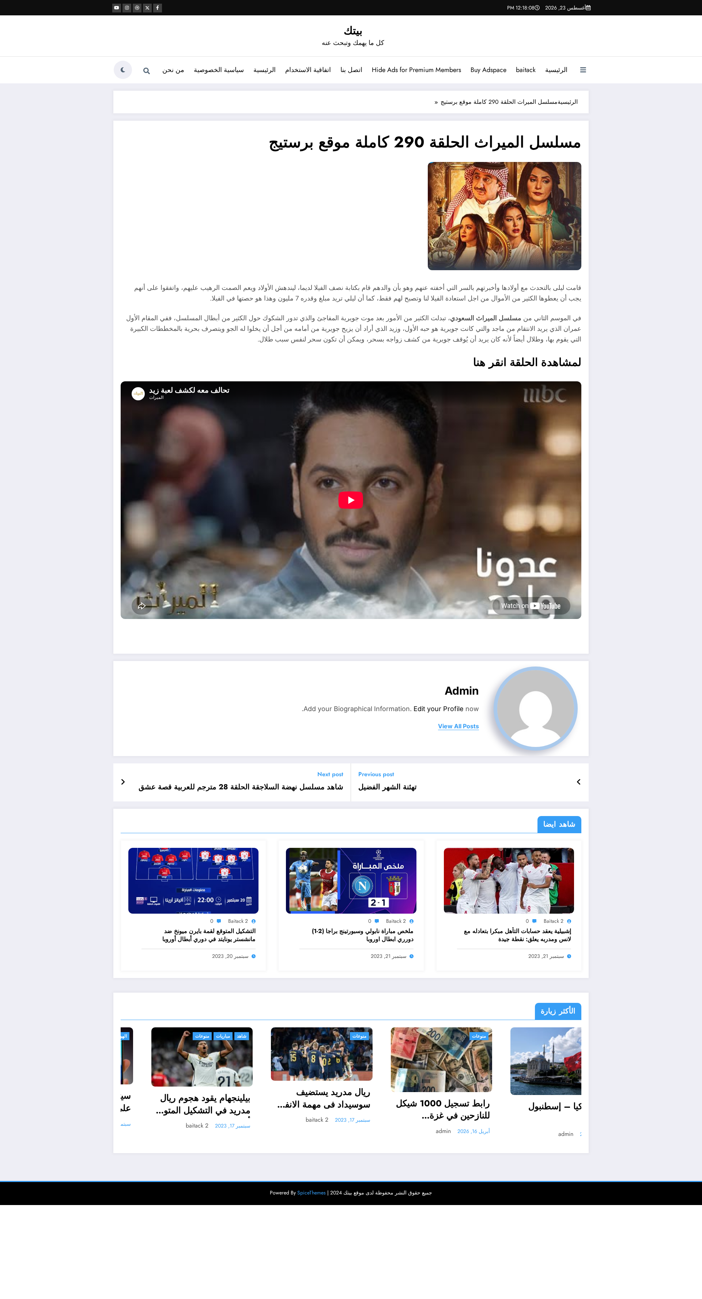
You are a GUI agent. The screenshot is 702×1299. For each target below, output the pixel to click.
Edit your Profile (439, 709)
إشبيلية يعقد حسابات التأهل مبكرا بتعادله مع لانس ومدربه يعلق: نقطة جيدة (517, 935)
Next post (330, 774)
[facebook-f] (157, 8)
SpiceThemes (311, 1192)
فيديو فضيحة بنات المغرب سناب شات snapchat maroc (531, 1108)
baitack (526, 70)
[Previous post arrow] (579, 782)
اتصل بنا (351, 70)
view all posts (458, 726)
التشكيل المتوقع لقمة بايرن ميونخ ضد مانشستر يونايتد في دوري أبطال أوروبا (209, 935)
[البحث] (146, 71)
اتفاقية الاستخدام (308, 70)
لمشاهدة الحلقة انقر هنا (527, 362)
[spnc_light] (123, 70)
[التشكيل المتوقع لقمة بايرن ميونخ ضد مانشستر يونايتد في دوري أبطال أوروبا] (193, 880)
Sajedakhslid (525, 1129)
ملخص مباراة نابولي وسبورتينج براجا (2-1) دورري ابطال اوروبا (363, 935)
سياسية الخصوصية (219, 70)
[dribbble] (137, 8)
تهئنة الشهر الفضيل (387, 787)
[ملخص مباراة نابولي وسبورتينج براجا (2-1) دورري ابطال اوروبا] (351, 880)
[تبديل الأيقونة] (583, 70)
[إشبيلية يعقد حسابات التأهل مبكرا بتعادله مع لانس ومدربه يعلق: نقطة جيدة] (509, 880)
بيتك (353, 30)
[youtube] (116, 8)
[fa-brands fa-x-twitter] (147, 8)
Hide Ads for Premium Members (416, 70)
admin (462, 690)
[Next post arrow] (123, 782)
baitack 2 (553, 921)
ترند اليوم (447, 1036)
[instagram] (126, 8)
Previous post (376, 774)
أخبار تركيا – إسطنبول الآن (419, 1112)
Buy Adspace (488, 70)
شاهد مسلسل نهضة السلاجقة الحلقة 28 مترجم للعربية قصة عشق (241, 787)
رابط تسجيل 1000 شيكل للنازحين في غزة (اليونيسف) (293, 1110)
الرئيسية (556, 70)
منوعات (209, 1036)
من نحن (173, 70)
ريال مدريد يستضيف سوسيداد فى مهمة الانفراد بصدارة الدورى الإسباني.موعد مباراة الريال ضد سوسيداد (172, 1099)
